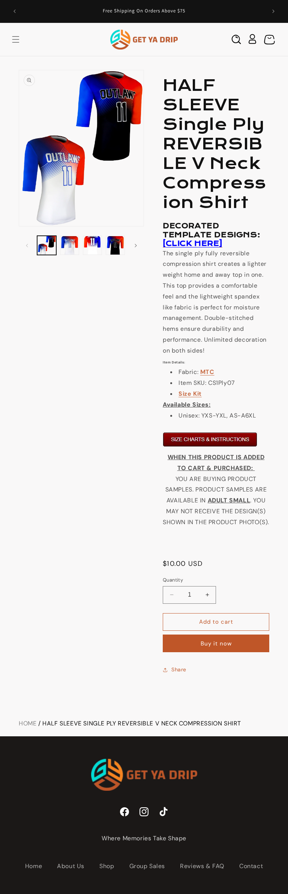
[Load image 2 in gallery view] (69, 245)
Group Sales (147, 866)
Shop (106, 866)
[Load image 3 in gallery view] (92, 245)
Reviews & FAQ (202, 866)
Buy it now (216, 643)
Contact (251, 866)
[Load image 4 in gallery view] (115, 245)
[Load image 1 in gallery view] (46, 245)
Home (27, 723)
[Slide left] (27, 245)
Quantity (173, 580)
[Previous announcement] (14, 11)
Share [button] (178, 669)
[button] (16, 39)
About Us (70, 866)
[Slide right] (136, 245)
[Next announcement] (273, 11)
